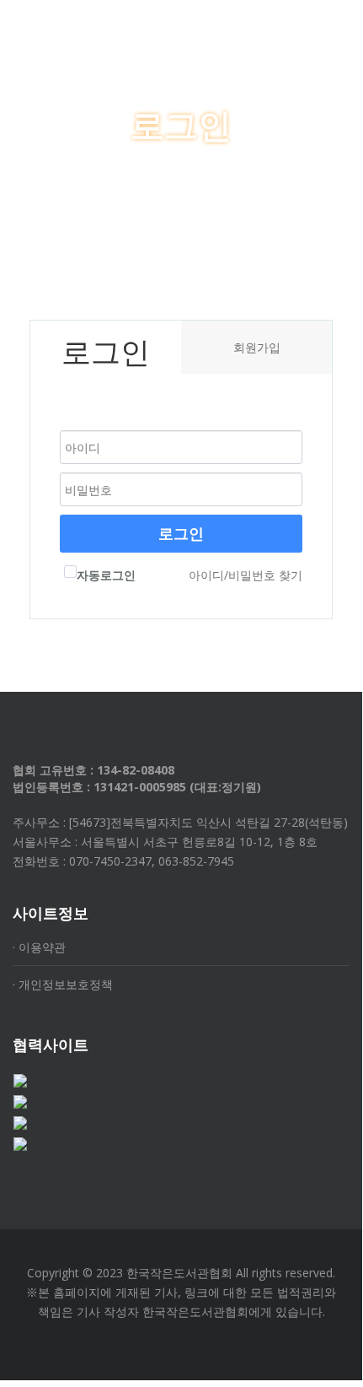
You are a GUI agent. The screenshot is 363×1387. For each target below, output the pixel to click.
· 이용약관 (39, 947)
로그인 (181, 533)
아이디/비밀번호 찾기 (245, 575)
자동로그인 (106, 575)
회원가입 (256, 347)
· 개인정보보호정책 (63, 984)
